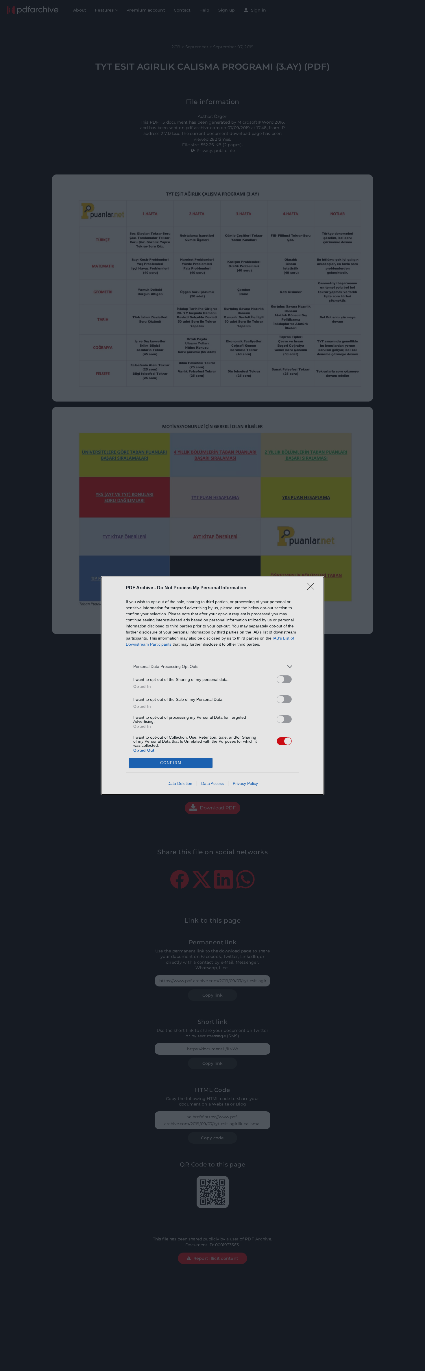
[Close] (312, 588)
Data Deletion (179, 783)
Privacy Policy (245, 783)
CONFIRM (171, 763)
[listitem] (212, 667)
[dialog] (212, 685)
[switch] (284, 679)
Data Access (212, 783)
